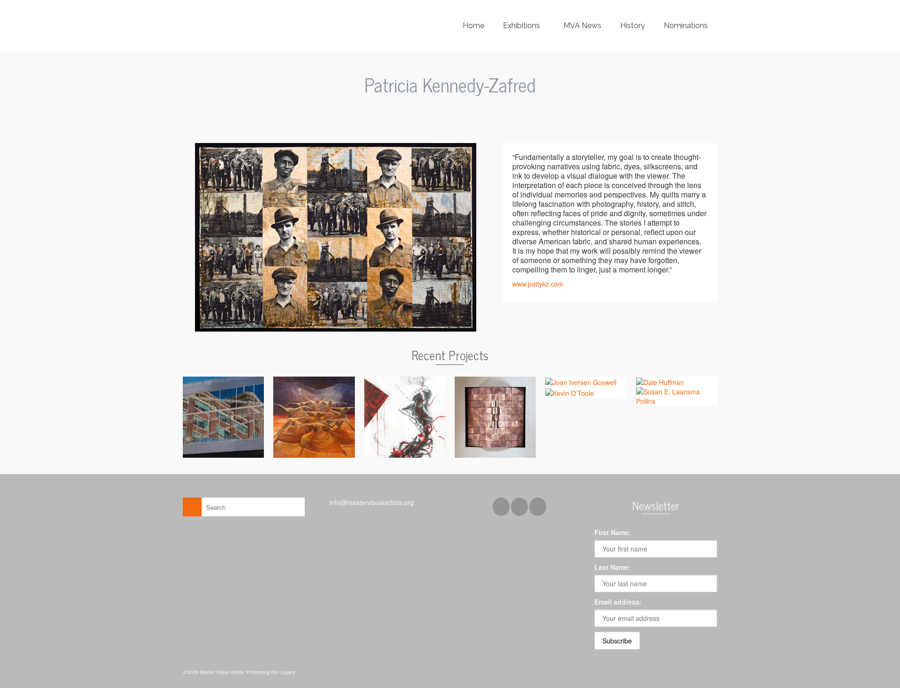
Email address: (618, 601)
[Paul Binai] (432, 107)
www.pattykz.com (537, 283)
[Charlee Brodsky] (468, 107)
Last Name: (612, 567)
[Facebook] (501, 506)
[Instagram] (519, 506)
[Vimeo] (537, 506)
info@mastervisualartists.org (371, 502)
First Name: (612, 532)
